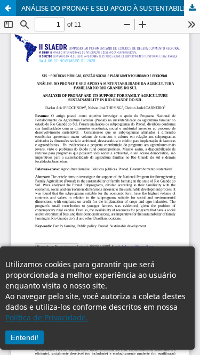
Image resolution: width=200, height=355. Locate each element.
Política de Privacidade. (46, 317)
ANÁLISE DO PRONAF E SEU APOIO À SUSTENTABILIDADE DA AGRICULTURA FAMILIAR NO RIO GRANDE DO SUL (110, 8)
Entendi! (24, 337)
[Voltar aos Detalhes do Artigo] (8, 8)
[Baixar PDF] (192, 8)
